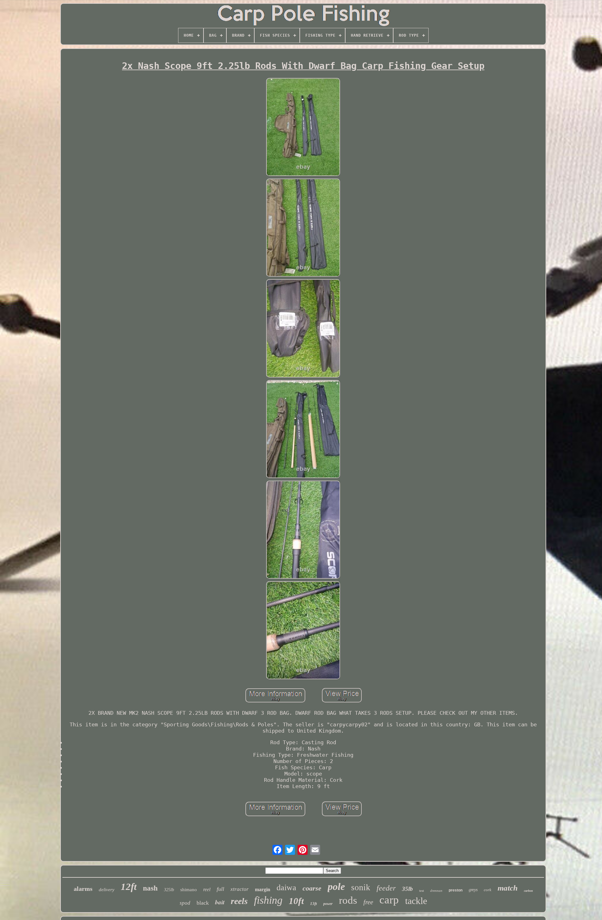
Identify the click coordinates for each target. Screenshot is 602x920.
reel (206, 889)
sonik (360, 887)
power (328, 904)
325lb (169, 889)
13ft (313, 903)
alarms (83, 888)
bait (219, 902)
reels (239, 901)
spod (185, 903)
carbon (528, 890)
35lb (407, 889)
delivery (106, 889)
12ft (129, 886)
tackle (416, 901)
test (421, 890)
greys (473, 889)
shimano (188, 889)
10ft (296, 901)
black (203, 903)
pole (336, 886)
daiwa (286, 887)
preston (455, 890)
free (368, 902)
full (220, 889)
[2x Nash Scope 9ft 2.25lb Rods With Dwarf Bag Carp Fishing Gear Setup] (303, 127)
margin (262, 889)
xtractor (239, 889)
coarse (312, 888)
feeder (386, 888)
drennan (436, 890)
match (508, 888)
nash (150, 888)
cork (487, 889)
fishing (268, 900)
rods (348, 900)
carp (389, 900)
